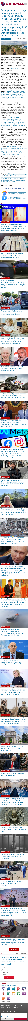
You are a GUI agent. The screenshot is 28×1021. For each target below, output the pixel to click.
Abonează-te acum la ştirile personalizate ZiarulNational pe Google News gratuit (17, 192)
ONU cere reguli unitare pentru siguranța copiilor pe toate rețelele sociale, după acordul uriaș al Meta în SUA (13, 663)
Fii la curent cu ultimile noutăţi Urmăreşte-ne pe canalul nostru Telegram (17, 198)
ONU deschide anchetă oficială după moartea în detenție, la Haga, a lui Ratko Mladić (12, 856)
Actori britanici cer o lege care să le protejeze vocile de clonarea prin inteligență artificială (12, 368)
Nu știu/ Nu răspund (5, 973)
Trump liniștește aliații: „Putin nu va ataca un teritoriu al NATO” (12, 774)
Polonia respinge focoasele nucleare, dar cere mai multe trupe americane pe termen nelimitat (13, 829)
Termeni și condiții (4, 1016)
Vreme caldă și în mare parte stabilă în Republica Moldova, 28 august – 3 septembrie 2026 (13, 748)
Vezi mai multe (14, 949)
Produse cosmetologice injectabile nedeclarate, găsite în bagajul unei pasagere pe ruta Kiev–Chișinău (12, 255)
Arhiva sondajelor (21, 954)
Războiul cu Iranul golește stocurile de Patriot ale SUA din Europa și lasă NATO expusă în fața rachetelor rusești (13, 395)
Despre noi (4, 1011)
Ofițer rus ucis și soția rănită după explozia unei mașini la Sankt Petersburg (12, 883)
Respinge (7, 1018)
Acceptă (20, 1018)
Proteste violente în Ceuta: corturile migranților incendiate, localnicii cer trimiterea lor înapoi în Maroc (12, 313)
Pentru (4, 967)
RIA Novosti (14, 68)
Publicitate (12, 1011)
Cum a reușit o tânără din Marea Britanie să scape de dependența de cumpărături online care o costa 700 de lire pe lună (13, 482)
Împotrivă (5, 970)
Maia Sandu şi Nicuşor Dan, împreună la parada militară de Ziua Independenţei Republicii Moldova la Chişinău (13, 941)
